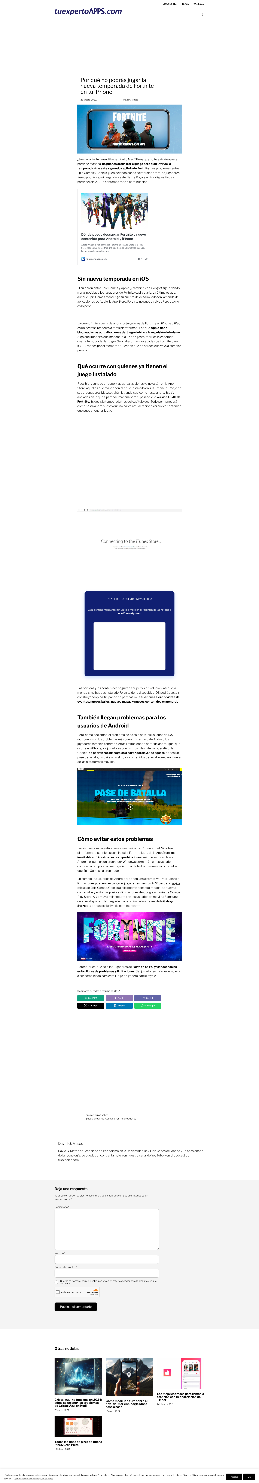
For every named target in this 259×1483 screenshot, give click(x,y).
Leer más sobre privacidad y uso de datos (33, 1478)
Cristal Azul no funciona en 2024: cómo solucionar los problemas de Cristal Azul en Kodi (78, 1402)
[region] (129, 1476)
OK (249, 1477)
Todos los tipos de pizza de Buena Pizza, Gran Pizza (78, 1443)
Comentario (62, 1207)
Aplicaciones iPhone (116, 1118)
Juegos (132, 1118)
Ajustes (234, 1477)
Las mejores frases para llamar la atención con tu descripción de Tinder (180, 1396)
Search (201, 14)
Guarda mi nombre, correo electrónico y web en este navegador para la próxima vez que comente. (108, 1282)
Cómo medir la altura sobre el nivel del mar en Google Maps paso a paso (126, 1403)
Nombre (60, 1253)
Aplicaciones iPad (94, 1118)
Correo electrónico (66, 1267)
